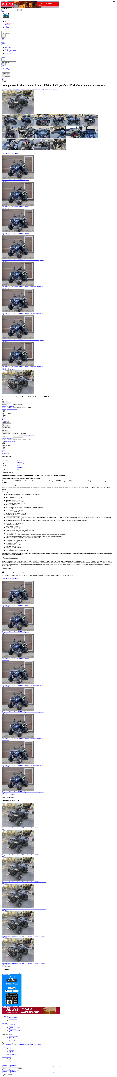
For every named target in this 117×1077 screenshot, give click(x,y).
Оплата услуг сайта (7, 1047)
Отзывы (4, 421)
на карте (22, 435)
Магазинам (12, 1038)
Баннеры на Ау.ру (13, 1036)
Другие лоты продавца (10, 153)
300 (18, 470)
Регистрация (4, 68)
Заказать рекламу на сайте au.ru (10, 1006)
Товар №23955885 (53, 89)
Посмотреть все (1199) (8, 369)
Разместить (4, 43)
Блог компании (13, 1019)
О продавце (5, 441)
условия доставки (29, 435)
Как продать (12, 1026)
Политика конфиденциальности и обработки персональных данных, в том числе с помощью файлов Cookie (31, 1066)
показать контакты (17, 404)
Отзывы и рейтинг (14, 1031)
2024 (18, 469)
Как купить (12, 1024)
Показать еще (6, 966)
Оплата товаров (6, 1057)
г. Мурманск (5, 89)
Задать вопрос (6, 422)
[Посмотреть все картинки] (66, 150)
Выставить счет (13, 1040)
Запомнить (6, 62)
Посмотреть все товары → (9, 409)
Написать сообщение (8, 406)
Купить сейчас (6, 403)
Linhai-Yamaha (21, 463)
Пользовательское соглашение (10, 1065)
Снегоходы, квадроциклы (41, 89)
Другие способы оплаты (12, 1054)
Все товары (12, 441)
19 (17, 472)
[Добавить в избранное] (3, 424)
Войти (3, 65)
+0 (7, 421)
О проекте (5, 1016)
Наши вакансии (13, 1017)
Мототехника (30, 89)
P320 (18, 465)
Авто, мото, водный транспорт (17, 89)
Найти (3, 35)
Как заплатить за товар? (15, 1030)
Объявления (12, 1037)
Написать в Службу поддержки (10, 1070)
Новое (18, 460)
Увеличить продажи (14, 1027)
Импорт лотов (12, 1029)
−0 (9, 421)
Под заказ (19, 462)
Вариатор (19, 467)
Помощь (4, 1023)
